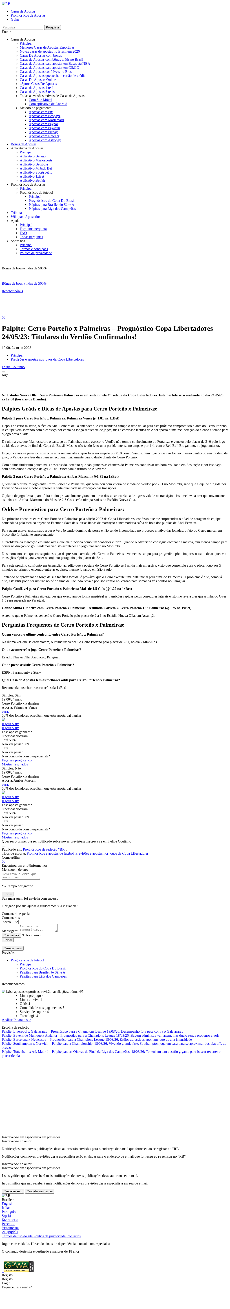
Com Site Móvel (40, 100)
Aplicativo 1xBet (32, 176)
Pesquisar (52, 27)
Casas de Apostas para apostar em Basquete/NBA (55, 63)
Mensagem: (10, 931)
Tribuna (16, 213)
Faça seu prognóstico (17, 760)
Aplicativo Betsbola (34, 164)
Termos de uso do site (17, 1236)
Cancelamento (13, 1191)
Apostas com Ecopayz (44, 116)
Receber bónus (12, 291)
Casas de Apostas (23, 11)
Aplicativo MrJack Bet (36, 168)
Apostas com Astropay (45, 140)
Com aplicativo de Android (48, 104)
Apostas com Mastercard (46, 120)
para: (5, 711)
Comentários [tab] (11, 918)
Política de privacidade (36, 253)
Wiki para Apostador (25, 217)
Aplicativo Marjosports (36, 160)
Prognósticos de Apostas (28, 15)
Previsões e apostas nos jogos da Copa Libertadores (47, 359)
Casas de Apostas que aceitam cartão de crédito (53, 75)
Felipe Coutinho (13, 367)
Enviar (8, 894)
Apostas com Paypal (43, 124)
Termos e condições (34, 249)
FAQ (23, 233)
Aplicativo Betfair (32, 180)
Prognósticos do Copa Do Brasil (52, 200)
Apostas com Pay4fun (44, 128)
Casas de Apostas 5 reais (37, 92)
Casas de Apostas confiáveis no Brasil (46, 71)
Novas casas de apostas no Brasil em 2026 (50, 51)
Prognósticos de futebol (27, 960)
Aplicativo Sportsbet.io (36, 172)
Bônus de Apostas (23, 144)
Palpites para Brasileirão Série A (51, 204)
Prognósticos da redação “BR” (44, 849)
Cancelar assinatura (40, 1191)
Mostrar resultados (15, 764)
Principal (26, 43)
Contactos (73, 1236)
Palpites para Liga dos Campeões (52, 209)
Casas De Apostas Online (38, 80)
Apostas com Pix (41, 112)
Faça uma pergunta (33, 229)
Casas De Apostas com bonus (41, 55)
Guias (15, 19)
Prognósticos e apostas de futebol (50, 853)
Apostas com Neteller (44, 136)
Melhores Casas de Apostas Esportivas (47, 47)
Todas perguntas (31, 237)
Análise (7, 1020)
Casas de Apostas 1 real (36, 88)
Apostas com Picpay (43, 132)
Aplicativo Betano (33, 156)
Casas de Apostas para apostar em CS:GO (49, 67)
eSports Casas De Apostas (38, 84)
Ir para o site (10, 724)
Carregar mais (13, 948)
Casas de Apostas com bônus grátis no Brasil (51, 59)
